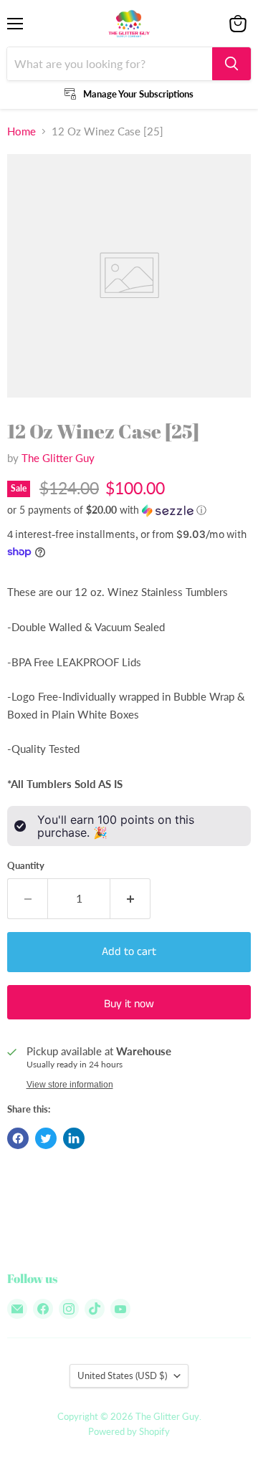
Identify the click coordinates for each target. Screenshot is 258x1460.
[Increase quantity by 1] (130, 898)
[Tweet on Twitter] (46, 1138)
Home (21, 131)
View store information (70, 1085)
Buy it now (129, 1004)
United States (122, 1375)
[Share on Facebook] (18, 1138)
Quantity (25, 865)
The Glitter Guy (58, 457)
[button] (129, 510)
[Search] (231, 63)
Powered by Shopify (129, 1431)
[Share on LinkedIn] (74, 1138)
